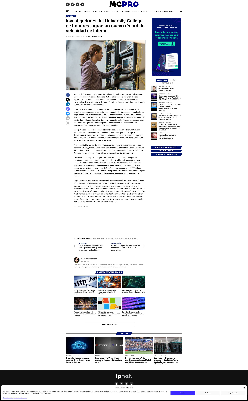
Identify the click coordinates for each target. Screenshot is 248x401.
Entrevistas (97, 11)
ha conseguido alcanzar (131, 94)
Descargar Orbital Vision (163, 11)
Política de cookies (8, 398)
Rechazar (208, 393)
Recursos (126, 11)
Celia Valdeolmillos (93, 36)
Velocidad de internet (130, 238)
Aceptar (182, 393)
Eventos (116, 11)
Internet (97, 238)
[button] (244, 388)
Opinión (107, 11)
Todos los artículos (140, 11)
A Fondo (87, 11)
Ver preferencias (233, 393)
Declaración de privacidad (20, 398)
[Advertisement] (109, 223)
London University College (111, 238)
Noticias (78, 11)
